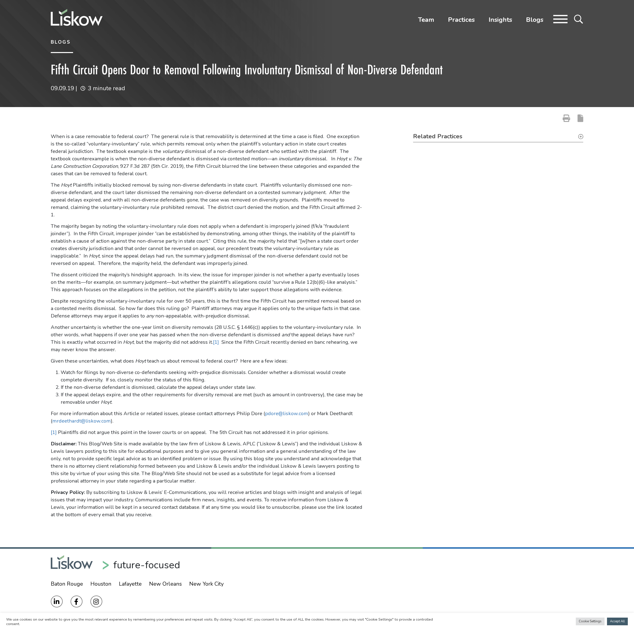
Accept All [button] (617, 621)
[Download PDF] (580, 118)
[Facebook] (76, 601)
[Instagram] (96, 601)
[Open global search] (578, 18)
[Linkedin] (57, 601)
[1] (216, 342)
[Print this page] (566, 118)
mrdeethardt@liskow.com (81, 421)
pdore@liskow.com (286, 413)
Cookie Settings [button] (590, 621)
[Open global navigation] (560, 18)
